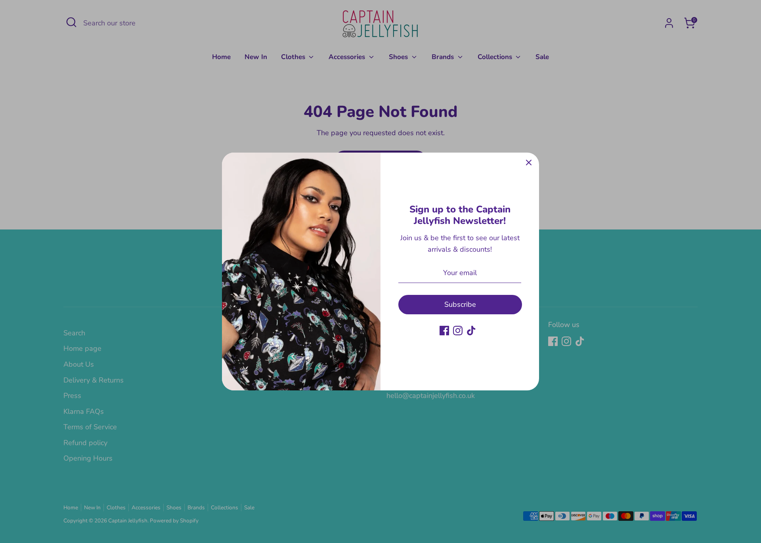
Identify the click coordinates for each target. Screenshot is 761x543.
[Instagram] (458, 330)
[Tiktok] (471, 330)
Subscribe (460, 304)
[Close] (528, 163)
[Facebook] (444, 330)
